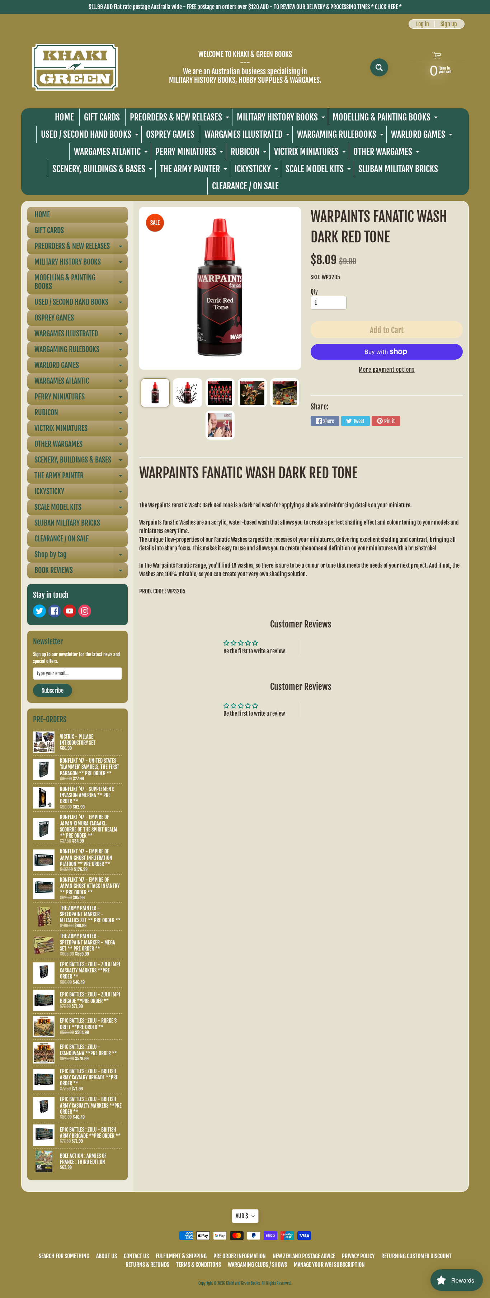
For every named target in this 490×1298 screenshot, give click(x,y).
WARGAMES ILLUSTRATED (247, 136)
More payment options (387, 369)
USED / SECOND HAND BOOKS (90, 136)
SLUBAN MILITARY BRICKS (398, 169)
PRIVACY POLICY (358, 1256)
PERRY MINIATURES (190, 153)
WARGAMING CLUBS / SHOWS (257, 1264)
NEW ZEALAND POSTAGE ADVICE (304, 1256)
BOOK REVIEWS (81, 572)
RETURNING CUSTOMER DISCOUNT (416, 1256)
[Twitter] (39, 611)
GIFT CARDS (102, 117)
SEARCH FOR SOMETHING (64, 1256)
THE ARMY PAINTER (194, 170)
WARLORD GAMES (422, 136)
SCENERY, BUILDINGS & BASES (103, 170)
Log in (422, 24)
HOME (64, 117)
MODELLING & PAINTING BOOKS (386, 119)
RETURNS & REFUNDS (147, 1264)
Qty (314, 291)
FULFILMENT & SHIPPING (181, 1256)
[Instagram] (84, 611)
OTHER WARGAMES (387, 153)
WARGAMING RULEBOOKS (341, 136)
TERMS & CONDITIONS (198, 1264)
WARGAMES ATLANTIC (112, 153)
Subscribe (52, 690)
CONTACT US (136, 1256)
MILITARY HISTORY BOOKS (282, 119)
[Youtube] (69, 611)
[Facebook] (54, 611)
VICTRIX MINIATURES (311, 153)
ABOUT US (106, 1256)
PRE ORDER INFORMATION (239, 1256)
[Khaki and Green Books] (75, 67)
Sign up (448, 24)
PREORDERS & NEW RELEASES (180, 119)
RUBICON (249, 153)
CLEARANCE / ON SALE (245, 186)
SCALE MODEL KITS (319, 170)
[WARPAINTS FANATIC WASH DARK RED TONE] (155, 392)
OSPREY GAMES (170, 134)
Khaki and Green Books (243, 1283)
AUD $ (242, 1215)
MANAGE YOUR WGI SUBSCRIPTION (329, 1264)
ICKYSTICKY (257, 170)
